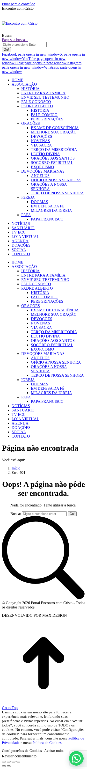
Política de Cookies (47, 743)
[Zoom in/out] (18, 761)
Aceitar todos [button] (54, 751)
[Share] (9, 761)
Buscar (15, 514)
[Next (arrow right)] (9, 766)
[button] (76, 758)
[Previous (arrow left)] (4, 766)
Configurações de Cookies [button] (22, 751)
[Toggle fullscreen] (13, 761)
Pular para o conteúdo (18, 4)
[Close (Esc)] (4, 761)
